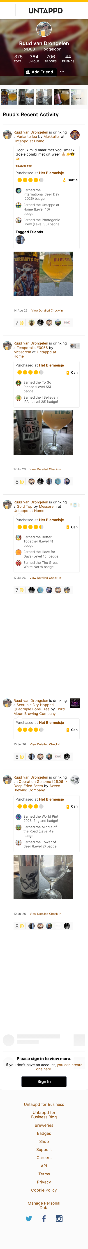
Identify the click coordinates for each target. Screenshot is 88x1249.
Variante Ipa (27, 136)
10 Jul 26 (20, 744)
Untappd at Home (29, 141)
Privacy (44, 1182)
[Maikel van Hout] (58, 322)
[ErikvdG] (58, 481)
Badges (44, 1133)
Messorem (23, 352)
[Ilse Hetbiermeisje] (67, 322)
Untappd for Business (44, 1104)
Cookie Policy (44, 1190)
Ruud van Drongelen (31, 132)
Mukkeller (52, 136)
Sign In (44, 1081)
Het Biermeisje (51, 173)
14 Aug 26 (21, 310)
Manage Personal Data (44, 1205)
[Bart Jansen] (49, 481)
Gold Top (24, 506)
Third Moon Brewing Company (39, 711)
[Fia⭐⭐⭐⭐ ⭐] (67, 481)
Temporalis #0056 (32, 347)
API (44, 1165)
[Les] (40, 322)
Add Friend (42, 72)
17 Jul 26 (20, 469)
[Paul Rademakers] (49, 322)
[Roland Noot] (31, 322)
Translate (24, 166)
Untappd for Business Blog (44, 1114)
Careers (44, 1157)
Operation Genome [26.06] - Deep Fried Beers (40, 783)
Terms (44, 1174)
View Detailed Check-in (47, 310)
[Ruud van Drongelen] (67, 590)
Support (44, 1149)
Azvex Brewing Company (37, 788)
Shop (44, 1141)
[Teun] (49, 756)
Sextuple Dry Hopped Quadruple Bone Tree (34, 706)
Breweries (44, 1125)
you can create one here (59, 1066)
